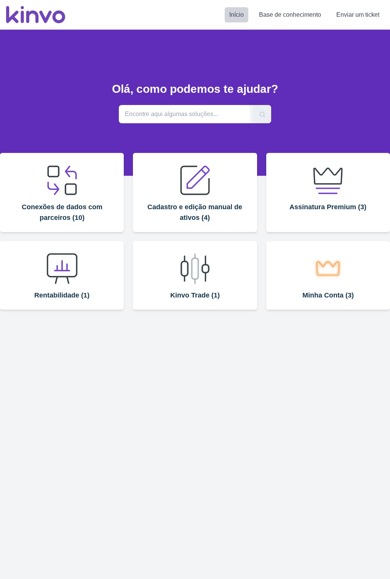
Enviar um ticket (357, 14)
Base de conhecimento (290, 14)
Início (236, 14)
